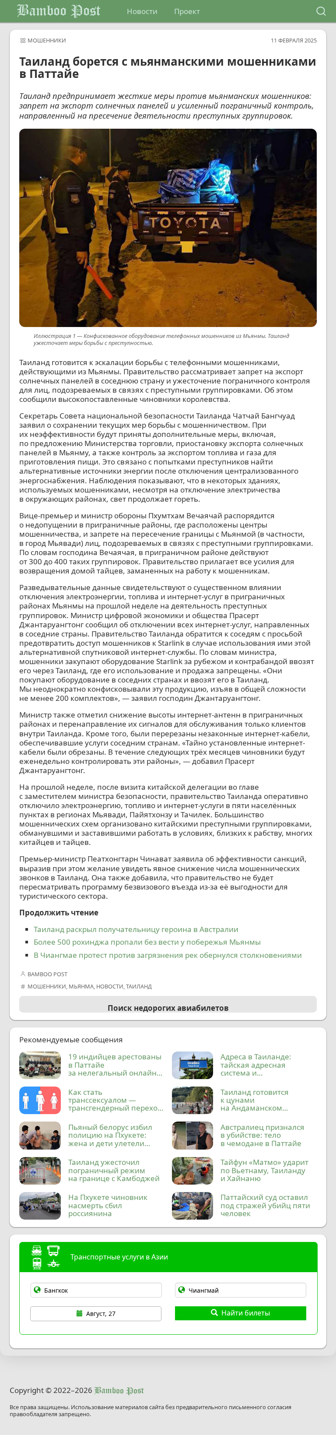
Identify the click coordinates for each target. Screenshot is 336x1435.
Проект (187, 11)
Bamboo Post (59, 11)
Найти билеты (245, 1313)
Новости (142, 11)
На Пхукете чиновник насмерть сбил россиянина (107, 1205)
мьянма (81, 986)
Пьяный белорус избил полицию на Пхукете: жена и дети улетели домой (110, 1135)
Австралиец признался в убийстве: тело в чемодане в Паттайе (262, 1135)
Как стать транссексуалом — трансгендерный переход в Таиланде (115, 1100)
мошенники (47, 40)
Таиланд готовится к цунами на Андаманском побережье (254, 1100)
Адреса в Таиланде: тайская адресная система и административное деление (255, 1065)
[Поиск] (321, 11)
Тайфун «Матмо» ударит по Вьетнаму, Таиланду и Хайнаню (264, 1170)
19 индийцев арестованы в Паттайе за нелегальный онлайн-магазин (114, 1065)
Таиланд (139, 986)
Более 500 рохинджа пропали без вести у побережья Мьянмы (147, 942)
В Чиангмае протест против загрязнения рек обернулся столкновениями (168, 955)
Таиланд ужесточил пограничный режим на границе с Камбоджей (114, 1170)
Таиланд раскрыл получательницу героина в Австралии (136, 929)
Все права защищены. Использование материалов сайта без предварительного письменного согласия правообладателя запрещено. (150, 1411)
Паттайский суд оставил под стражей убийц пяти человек (265, 1205)
